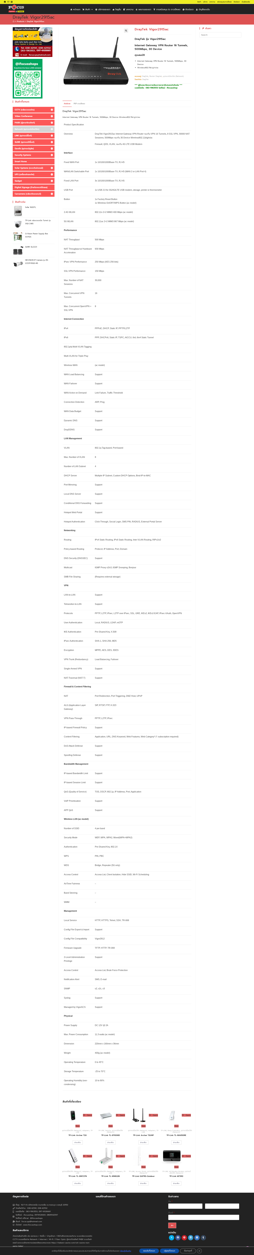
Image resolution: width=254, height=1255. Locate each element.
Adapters (85, 1130)
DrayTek (145, 76)
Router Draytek (155, 76)
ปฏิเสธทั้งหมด (169, 1250)
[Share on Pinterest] (184, 1237)
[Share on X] (171, 1237)
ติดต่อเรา (237, 2)
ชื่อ (170, 1201)
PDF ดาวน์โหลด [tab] (79, 103)
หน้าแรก (76, 9)
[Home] (13, 21)
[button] (126, 31)
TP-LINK (101, 1130)
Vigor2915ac (79, 111)
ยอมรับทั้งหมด (149, 1250)
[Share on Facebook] (178, 1237)
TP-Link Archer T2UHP (143, 1135)
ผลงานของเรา (145, 9)
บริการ (205, 2)
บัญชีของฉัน (246, 2)
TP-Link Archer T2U (78, 1135)
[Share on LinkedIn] (190, 1237)
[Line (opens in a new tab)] (11, 2)
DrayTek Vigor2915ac (35, 21)
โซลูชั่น (118, 9)
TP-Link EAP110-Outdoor (143, 1176)
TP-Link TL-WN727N (78, 1176)
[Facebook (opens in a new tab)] (5, 2)
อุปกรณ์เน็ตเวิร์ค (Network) (173, 76)
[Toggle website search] (213, 9)
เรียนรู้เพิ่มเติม (125, 1251)
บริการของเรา (104, 9)
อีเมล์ (171, 1212)
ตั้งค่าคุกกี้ (188, 1250)
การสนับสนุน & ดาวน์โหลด (168, 9)
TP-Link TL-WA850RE (176, 1135)
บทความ (212, 2)
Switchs (108, 1130)
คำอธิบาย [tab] (67, 103)
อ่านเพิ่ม (77, 1142)
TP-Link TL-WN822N (110, 1176)
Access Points (141, 1171)
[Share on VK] (197, 1237)
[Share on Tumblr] (203, 1237)
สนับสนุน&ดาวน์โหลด (224, 2)
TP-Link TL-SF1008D (110, 1135)
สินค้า (199, 2)
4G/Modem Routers (176, 1171)
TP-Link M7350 (176, 1176)
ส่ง (172, 1225)
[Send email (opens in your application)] (8, 2)
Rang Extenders (174, 1130)
